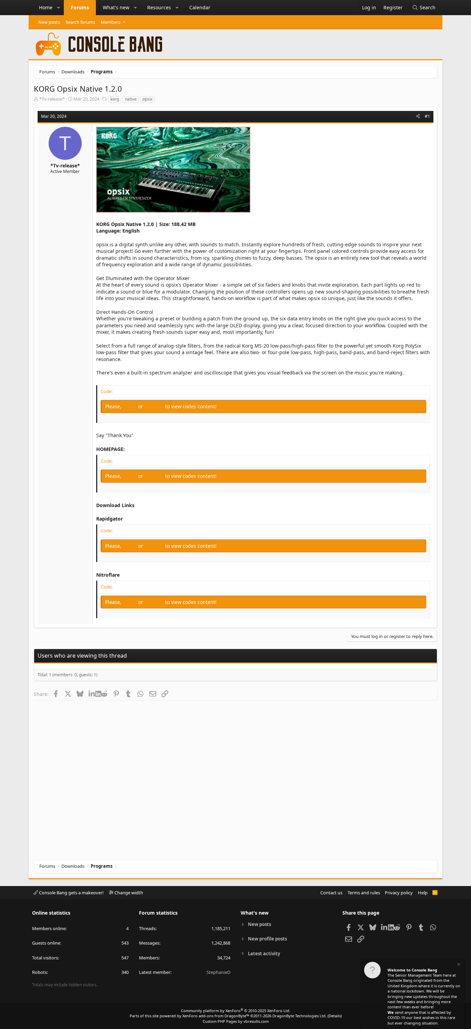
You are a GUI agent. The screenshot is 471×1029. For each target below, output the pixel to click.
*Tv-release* (52, 99)
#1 (427, 116)
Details (335, 1015)
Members (110, 22)
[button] (58, 7)
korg (114, 99)
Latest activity (264, 953)
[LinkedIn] (92, 694)
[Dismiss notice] (458, 965)
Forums (80, 7)
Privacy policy (399, 892)
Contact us (331, 892)
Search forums (80, 22)
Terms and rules (364, 892)
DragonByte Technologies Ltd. (299, 1015)
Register (154, 406)
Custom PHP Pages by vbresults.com (236, 1021)
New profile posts (267, 939)
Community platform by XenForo (235, 1010)
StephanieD (218, 972)
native (131, 99)
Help (423, 892)
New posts (49, 22)
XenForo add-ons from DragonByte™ (215, 1015)
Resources (159, 7)
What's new (116, 7)
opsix (147, 99)
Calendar (199, 7)
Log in (130, 406)
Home (45, 7)
